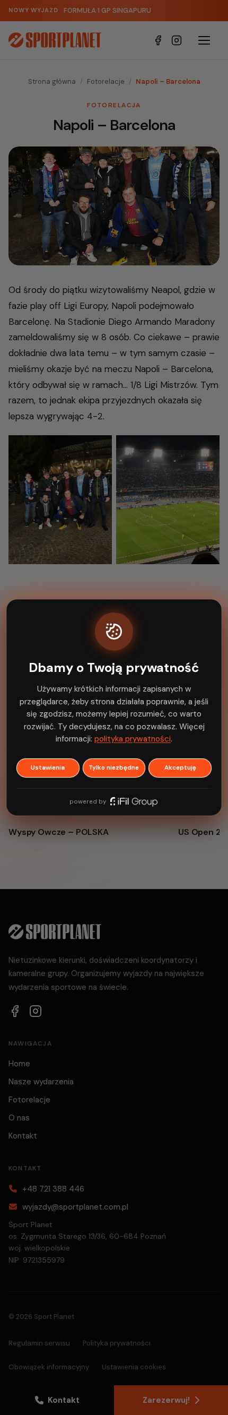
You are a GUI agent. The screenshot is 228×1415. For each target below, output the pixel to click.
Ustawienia (48, 768)
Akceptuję (180, 768)
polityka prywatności (132, 739)
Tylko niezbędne (114, 768)
